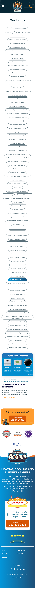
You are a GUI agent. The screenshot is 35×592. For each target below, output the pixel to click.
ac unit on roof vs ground (23, 32)
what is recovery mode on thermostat (17, 336)
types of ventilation (17, 294)
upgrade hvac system (17, 301)
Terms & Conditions (17, 578)
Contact (20, 554)
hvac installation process (24, 195)
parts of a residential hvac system (17, 235)
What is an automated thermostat (17, 329)
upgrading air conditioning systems (17, 305)
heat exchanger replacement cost (17, 132)
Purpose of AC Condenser (17, 246)
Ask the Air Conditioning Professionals (16, 381)
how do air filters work (17, 139)
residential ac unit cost (17, 265)
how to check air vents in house (17, 169)
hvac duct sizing (8, 195)
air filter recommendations (17, 62)
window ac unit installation (17, 344)
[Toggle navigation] (2, 6)
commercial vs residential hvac (17, 95)
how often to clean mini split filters (17, 161)
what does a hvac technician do (17, 309)
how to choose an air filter (17, 172)
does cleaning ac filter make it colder (17, 110)
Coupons (4, 554)
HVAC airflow (17, 187)
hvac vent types (17, 202)
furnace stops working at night (17, 128)
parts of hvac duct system (17, 239)
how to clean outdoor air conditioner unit (17, 176)
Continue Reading (8, 397)
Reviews (4, 557)
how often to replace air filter (17, 165)
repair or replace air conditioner (17, 254)
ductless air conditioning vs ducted (17, 117)
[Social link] (11, 569)
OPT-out (9, 574)
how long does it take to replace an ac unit (18, 154)
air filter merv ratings (17, 58)
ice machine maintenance (17, 213)
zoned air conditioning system (17, 347)
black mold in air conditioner (17, 69)
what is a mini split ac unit (17, 321)
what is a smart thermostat (17, 325)
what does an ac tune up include (17, 313)
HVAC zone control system (17, 206)
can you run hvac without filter (17, 84)
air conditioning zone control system (17, 50)
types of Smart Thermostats (17, 290)
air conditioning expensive (17, 43)
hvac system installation (23, 198)
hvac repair (8, 198)
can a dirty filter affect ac (17, 76)
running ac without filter (17, 276)
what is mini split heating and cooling (17, 333)
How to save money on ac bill (17, 183)
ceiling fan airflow (17, 87)
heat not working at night (17, 135)
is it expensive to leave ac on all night (17, 220)
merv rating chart (17, 224)
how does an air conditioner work (17, 150)
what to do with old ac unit (17, 340)
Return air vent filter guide (17, 268)
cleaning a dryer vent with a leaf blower (17, 91)
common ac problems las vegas (18, 98)
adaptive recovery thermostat (17, 39)
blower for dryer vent (17, 73)
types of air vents (17, 287)
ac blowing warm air (20, 28)
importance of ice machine (17, 217)
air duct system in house (17, 54)
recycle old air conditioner (17, 250)
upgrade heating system (17, 298)
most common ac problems (17, 228)
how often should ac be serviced (17, 158)
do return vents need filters (17, 106)
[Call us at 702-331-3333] (30, 6)
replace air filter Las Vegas (17, 257)
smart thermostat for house (17, 279)
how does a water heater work (17, 146)
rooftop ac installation (17, 272)
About (3, 550)
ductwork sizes (17, 121)
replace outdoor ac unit (17, 261)
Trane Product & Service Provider (17, 283)
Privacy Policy (24, 574)
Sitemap (16, 574)
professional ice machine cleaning (17, 242)
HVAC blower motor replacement (17, 191)
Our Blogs (21, 550)
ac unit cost (8, 32)
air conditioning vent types (17, 47)
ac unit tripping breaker (17, 36)
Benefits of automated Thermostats (18, 65)
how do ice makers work (17, 143)
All (9, 28)
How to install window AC (17, 180)
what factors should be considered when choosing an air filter (17, 317)
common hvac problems (17, 102)
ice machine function (17, 209)
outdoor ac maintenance (17, 231)
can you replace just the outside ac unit (17, 80)
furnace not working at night (17, 124)
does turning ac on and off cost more (17, 113)
